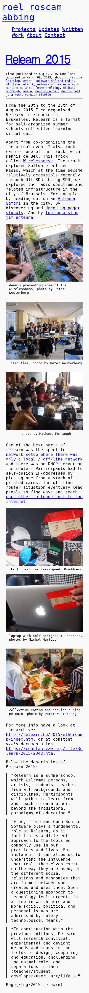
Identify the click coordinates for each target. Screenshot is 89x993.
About (34, 35)
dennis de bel (46, 91)
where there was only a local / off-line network (44, 456)
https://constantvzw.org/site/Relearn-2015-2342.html (44, 751)
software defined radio (54, 81)
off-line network (20, 84)
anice (27, 91)
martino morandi (19, 88)
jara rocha (14, 95)
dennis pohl (70, 91)
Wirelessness (38, 161)
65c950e (45, 95)
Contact (54, 35)
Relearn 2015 (38, 60)
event (27, 81)
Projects (24, 29)
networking (45, 84)
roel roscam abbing (32, 12)
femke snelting (47, 88)
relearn (64, 84)
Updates (49, 29)
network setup (22, 454)
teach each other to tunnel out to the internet (44, 497)
